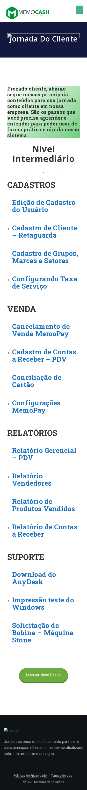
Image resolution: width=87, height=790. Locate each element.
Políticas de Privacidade (30, 775)
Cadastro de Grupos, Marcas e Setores (45, 257)
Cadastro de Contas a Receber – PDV (44, 355)
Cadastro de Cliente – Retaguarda (44, 231)
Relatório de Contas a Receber (44, 530)
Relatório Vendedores (31, 479)
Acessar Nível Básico (43, 675)
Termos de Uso (61, 775)
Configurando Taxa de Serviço (44, 282)
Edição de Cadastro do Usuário (44, 206)
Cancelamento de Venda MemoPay (41, 330)
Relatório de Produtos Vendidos (43, 505)
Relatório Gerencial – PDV (44, 454)
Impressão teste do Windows (43, 603)
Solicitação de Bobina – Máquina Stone (43, 632)
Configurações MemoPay (36, 406)
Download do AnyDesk (34, 578)
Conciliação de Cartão (36, 381)
